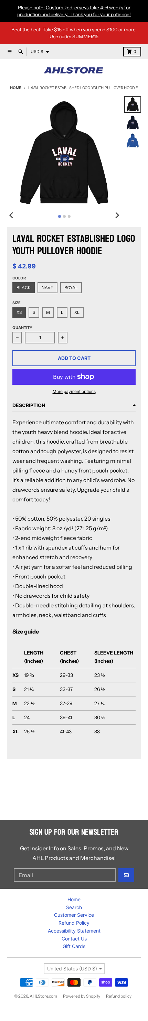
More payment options (74, 391)
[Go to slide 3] (69, 216)
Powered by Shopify (81, 996)
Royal (71, 287)
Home (15, 87)
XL (77, 312)
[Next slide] (116, 215)
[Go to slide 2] (64, 216)
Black (24, 287)
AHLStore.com (43, 996)
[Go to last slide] (12, 215)
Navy (47, 287)
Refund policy (118, 996)
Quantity (22, 327)
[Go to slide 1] (59, 216)
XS (19, 312)
